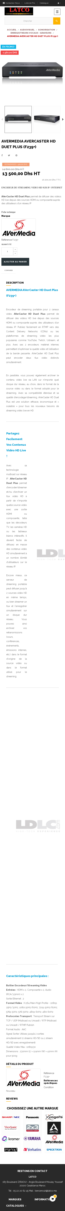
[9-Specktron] (54, 1149)
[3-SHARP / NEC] (11, 1117)
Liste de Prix (29, 3)
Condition (49, 1087)
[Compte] (59, 3)
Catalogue (44, 3)
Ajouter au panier (15, 262)
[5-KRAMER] (11, 1139)
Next (62, 119)
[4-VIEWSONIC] (11, 1128)
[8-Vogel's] (54, 1117)
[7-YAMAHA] (32, 1139)
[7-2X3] (32, 1128)
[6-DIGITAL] (11, 1149)
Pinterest (16, 155)
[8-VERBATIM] (32, 1149)
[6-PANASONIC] (32, 1117)
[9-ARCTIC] (54, 1128)
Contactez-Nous (12, 3)
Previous (2, 119)
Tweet (9, 155)
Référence (6, 240)
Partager (2, 155)
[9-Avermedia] (54, 1139)
